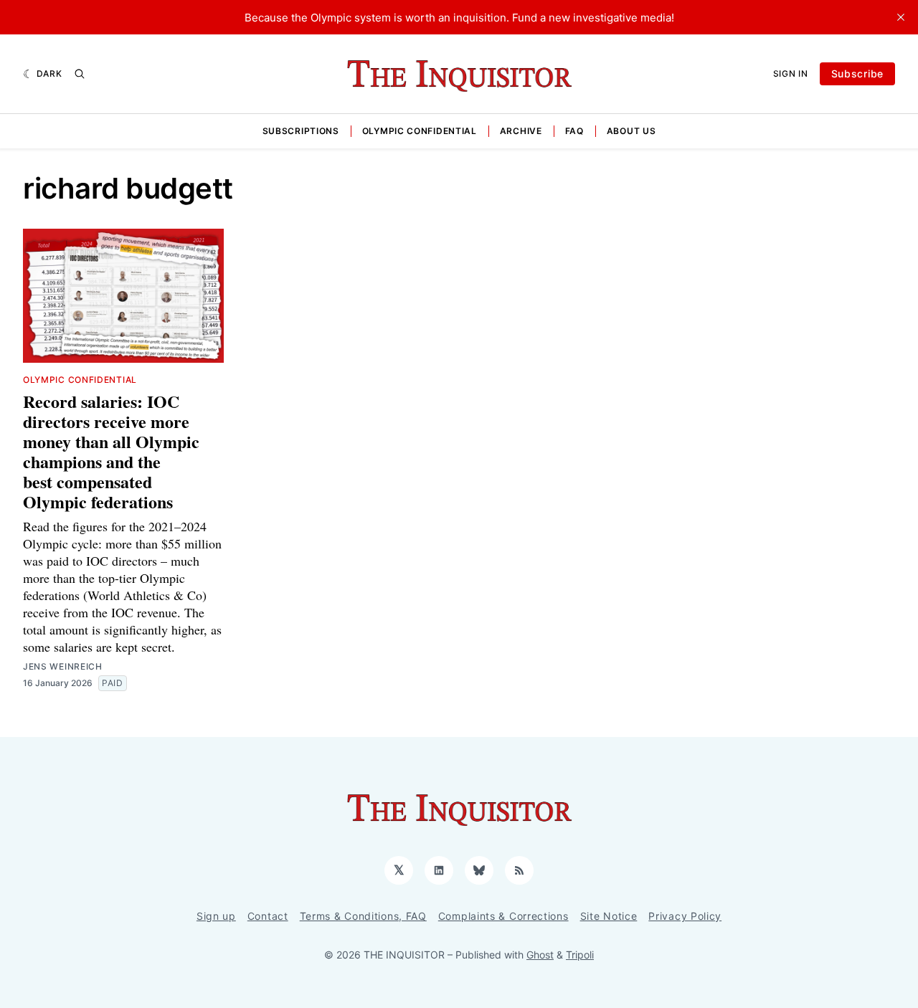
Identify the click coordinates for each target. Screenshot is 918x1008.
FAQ (574, 130)
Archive (521, 130)
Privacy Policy (684, 916)
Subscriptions (300, 130)
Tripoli (580, 954)
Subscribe (857, 73)
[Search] (79, 74)
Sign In (790, 73)
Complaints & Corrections (503, 916)
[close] (900, 17)
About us (631, 130)
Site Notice (609, 916)
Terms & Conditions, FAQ (363, 916)
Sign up (216, 916)
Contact (267, 916)
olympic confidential (80, 379)
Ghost (540, 954)
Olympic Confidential (419, 130)
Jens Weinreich (63, 666)
